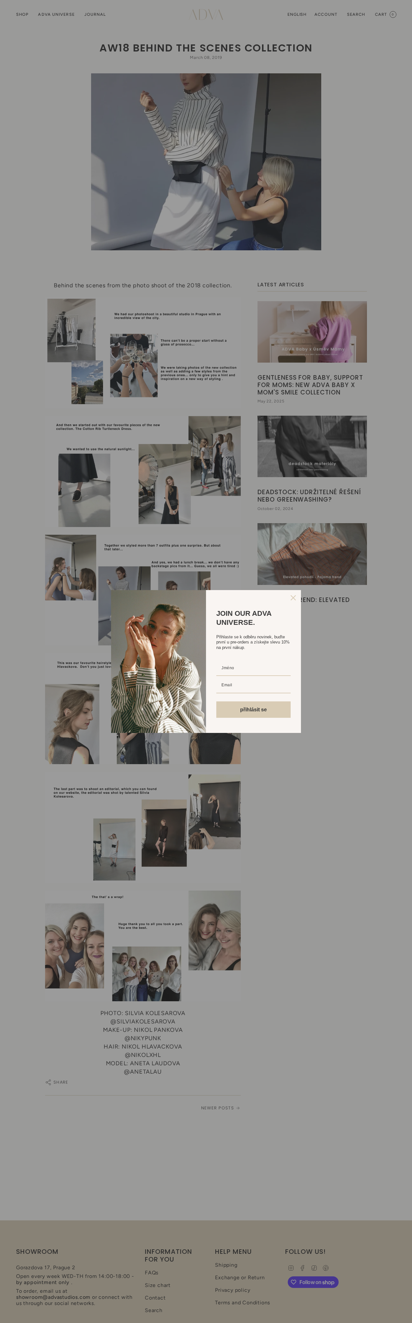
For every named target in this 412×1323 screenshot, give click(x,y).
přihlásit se (253, 709)
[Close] (293, 598)
